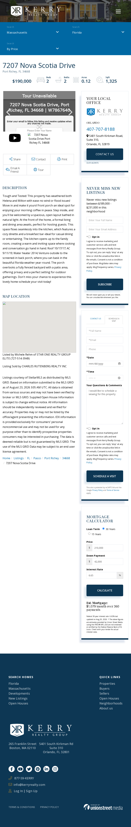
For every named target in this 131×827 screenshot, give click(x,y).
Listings (19, 458)
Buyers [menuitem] (104, 688)
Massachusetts (17, 32)
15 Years (96, 534)
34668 (66, 458)
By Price (12, 49)
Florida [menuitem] (14, 683)
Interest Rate (94, 569)
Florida (77, 32)
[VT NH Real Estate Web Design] (103, 807)
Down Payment (95, 555)
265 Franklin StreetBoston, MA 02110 (23, 746)
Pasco (37, 458)
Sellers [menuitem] (104, 693)
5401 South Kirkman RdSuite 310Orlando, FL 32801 (56, 748)
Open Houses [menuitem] (18, 703)
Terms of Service (113, 490)
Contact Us (105, 154)
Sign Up (32, 791)
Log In (18, 791)
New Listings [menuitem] (18, 698)
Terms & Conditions (22, 807)
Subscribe (105, 284)
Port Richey (51, 458)
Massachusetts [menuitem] (20, 688)
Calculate (104, 590)
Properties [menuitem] (107, 683)
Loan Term (93, 529)
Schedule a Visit (113, 319)
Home (6, 458)
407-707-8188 (100, 129)
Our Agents (92, 163)
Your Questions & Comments (104, 385)
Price (89, 541)
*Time (90, 371)
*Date (90, 357)
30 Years (110, 529)
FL (28, 458)
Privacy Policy (97, 490)
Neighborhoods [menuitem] (110, 703)
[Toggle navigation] (118, 11)
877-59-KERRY (23, 778)
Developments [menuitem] (19, 693)
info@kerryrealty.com (29, 785)
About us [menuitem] (106, 708)
